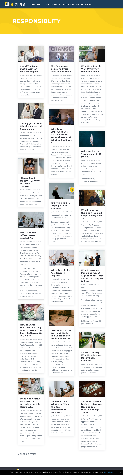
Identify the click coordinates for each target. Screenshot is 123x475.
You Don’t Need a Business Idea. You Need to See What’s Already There (91, 407)
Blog (47, 4)
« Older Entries (27, 454)
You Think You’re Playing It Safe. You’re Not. (60, 206)
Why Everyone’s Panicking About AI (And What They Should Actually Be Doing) (92, 276)
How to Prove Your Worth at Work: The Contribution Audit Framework (61, 334)
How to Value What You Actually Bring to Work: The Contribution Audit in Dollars (31, 330)
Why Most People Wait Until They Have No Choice (91, 69)
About (40, 4)
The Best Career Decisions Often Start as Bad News (61, 69)
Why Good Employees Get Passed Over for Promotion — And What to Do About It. (61, 136)
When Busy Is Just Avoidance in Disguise (61, 273)
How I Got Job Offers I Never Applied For (28, 235)
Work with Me (68, 4)
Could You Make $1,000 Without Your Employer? (29, 69)
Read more (110, 472)
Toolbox (88, 4)
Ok (105, 472)
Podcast (54, 4)
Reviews (79, 4)
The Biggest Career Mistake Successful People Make (31, 126)
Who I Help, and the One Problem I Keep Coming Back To (92, 214)
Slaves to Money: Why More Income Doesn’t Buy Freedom (91, 356)
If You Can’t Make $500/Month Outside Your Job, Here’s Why (30, 402)
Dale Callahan (27, 75)
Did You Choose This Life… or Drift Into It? (91, 154)
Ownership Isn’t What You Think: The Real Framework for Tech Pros (60, 407)
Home (33, 4)
